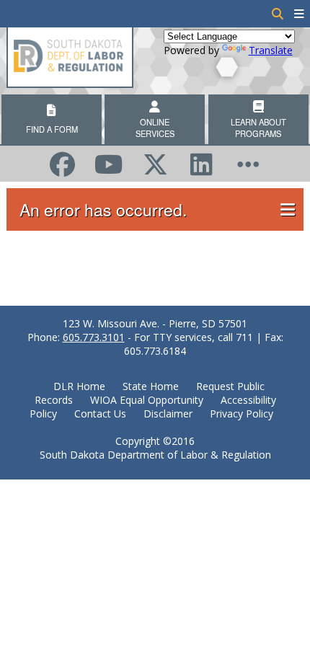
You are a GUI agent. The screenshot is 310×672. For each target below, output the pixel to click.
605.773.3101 (94, 337)
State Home (151, 386)
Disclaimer (167, 413)
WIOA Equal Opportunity (146, 400)
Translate (271, 50)
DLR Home (79, 386)
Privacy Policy (241, 413)
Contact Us (100, 413)
